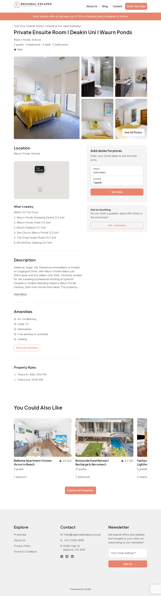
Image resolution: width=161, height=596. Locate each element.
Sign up (127, 563)
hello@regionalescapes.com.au (82, 534)
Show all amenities (27, 347)
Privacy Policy (22, 546)
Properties (20, 534)
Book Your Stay (136, 6)
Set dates (117, 192)
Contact (117, 6)
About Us (91, 6)
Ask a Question (117, 225)
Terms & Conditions (25, 551)
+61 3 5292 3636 (74, 540)
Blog (105, 6)
